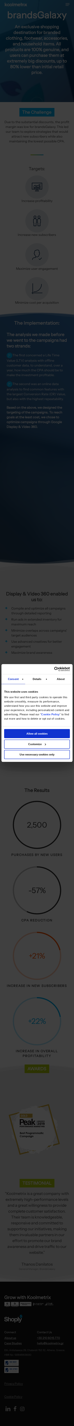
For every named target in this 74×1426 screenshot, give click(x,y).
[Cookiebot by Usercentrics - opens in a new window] (54, 669)
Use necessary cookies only (37, 754)
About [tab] (61, 679)
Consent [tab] (13, 679)
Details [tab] (37, 679)
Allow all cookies (37, 733)
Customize (35, 744)
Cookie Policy (50, 714)
